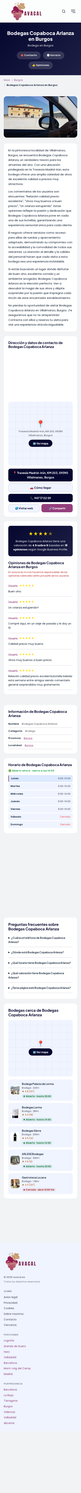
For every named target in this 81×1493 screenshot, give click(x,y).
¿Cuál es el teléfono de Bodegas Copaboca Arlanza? (36, 940)
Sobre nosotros (14, 1314)
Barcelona (10, 1363)
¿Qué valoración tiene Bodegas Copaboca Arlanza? (36, 975)
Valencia (9, 1412)
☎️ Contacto (29, 55)
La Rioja (8, 1395)
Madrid (8, 1374)
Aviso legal (11, 1297)
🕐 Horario (53, 55)
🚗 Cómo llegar (40, 487)
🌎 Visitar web (24, 508)
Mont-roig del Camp (17, 1368)
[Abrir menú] (73, 11)
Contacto (10, 1319)
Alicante (9, 1423)
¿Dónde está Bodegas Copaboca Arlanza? (37, 952)
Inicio (7, 80)
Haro (7, 1352)
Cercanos (10, 1325)
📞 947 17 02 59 (40, 498)
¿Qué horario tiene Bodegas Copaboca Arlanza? (41, 962)
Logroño (9, 1340)
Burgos (18, 80)
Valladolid (10, 1357)
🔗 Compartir (57, 508)
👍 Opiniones (40, 65)
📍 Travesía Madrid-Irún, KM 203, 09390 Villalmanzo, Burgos (40, 475)
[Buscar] (63, 11)
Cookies (9, 1308)
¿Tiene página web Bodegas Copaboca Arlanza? (41, 987)
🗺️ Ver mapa (40, 443)
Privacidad (10, 1303)
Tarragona (11, 1401)
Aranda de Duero (15, 1346)
